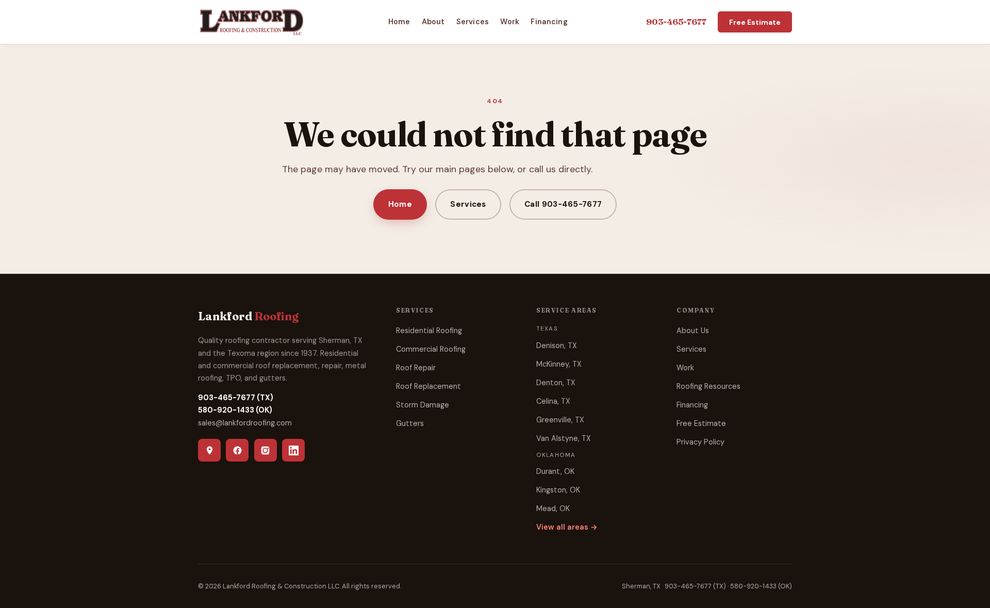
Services (472, 21)
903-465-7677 (676, 22)
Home (399, 21)
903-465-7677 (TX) (235, 397)
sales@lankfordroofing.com (245, 423)
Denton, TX (555, 382)
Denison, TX (556, 345)
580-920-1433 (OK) (235, 410)
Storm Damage (422, 404)
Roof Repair (416, 367)
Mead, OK (553, 508)
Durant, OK (555, 471)
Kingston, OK (558, 490)
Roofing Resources (708, 386)
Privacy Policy (700, 442)
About (433, 21)
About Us (692, 330)
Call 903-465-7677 (563, 204)
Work (509, 21)
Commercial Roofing (431, 349)
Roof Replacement (428, 386)
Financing (549, 21)
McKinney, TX (559, 364)
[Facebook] (237, 450)
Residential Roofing (429, 330)
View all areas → (567, 527)
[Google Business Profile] (209, 450)
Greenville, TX (560, 419)
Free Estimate (755, 21)
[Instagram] (265, 450)
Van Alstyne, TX (563, 438)
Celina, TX (553, 401)
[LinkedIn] (293, 450)
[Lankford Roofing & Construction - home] (251, 21)
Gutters (410, 423)
